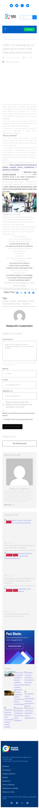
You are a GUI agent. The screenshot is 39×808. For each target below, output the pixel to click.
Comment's (7, 339)
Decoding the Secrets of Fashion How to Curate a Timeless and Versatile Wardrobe (19, 581)
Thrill (15, 555)
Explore (9, 555)
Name (5, 369)
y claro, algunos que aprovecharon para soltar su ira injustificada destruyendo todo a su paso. (19, 189)
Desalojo (5, 301)
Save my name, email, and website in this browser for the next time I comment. (19, 404)
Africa (8, 522)
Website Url (7, 391)
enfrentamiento (22, 301)
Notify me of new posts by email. (19, 419)
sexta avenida (26, 304)
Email (5, 380)
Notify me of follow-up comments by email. (18, 414)
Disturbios (13, 301)
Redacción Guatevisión (12, 57)
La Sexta (31, 301)
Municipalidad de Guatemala (11, 304)
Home (4, 37)
